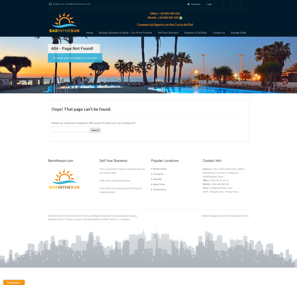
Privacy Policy (231, 191)
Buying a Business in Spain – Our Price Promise (125, 32)
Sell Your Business (168, 32)
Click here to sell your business (115, 180)
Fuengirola (158, 174)
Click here (104, 188)
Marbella (157, 179)
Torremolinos (159, 189)
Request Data (216, 191)
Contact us (219, 32)
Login (209, 4)
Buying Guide (238, 32)
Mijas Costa (159, 184)
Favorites (195, 4)
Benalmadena (160, 169)
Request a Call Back (195, 32)
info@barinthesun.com (78, 3)
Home (89, 32)
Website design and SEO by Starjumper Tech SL (225, 216)
